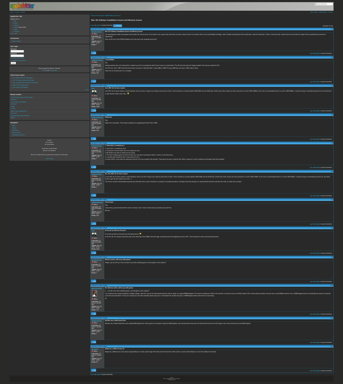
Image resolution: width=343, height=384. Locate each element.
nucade (13, 108)
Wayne (13, 117)
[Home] (22, 9)
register (98, 25)
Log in (92, 25)
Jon (93, 88)
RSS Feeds (15, 130)
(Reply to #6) (111, 199)
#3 (332, 85)
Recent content (16, 41)
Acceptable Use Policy (18, 135)
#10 (331, 285)
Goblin (13, 106)
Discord (16, 25)
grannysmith (97, 288)
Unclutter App (53, 70)
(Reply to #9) (112, 285)
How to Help (49, 158)
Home (12, 12)
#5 (332, 143)
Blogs (13, 125)
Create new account (18, 58)
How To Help (313, 12)
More (86, 89)
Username (14, 49)
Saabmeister (97, 32)
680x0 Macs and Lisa (112, 15)
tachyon (95, 349)
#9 (332, 257)
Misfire (16, 27)
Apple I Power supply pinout (20, 85)
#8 (332, 228)
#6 (332, 171)
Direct (43, 70)
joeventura (14, 113)
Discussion (100, 15)
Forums (17, 12)
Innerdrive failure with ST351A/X (20, 115)
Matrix (16, 23)
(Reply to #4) (111, 143)
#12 (331, 346)
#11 (332, 318)
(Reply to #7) (111, 228)
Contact (330, 12)
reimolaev (14, 104)
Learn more (14, 33)
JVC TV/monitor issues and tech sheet (23, 80)
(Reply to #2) (111, 85)
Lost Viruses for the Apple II (20, 87)
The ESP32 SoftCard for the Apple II (23, 78)
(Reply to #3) (111, 115)
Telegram (16, 31)
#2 (332, 57)
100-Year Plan (323, 12)
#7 (332, 199)
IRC (15, 21)
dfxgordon (14, 99)
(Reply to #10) (112, 318)
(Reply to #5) (111, 171)
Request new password (19, 60)
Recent (23, 12)
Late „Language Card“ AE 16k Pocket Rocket (25, 82)
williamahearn (97, 60)
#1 (332, 29)
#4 (332, 115)
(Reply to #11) (112, 346)
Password (14, 53)
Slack (15, 29)
